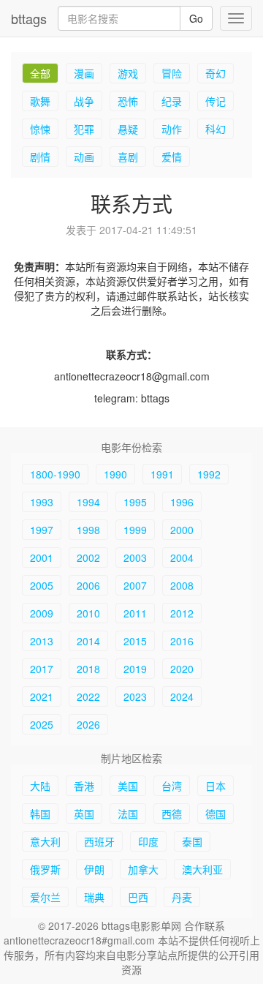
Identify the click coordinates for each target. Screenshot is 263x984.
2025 (41, 724)
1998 (88, 529)
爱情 (171, 156)
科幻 (215, 128)
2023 (135, 696)
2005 (41, 585)
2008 (182, 585)
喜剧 (128, 156)
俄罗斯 (45, 869)
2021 (41, 696)
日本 (215, 785)
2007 (135, 585)
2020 (182, 668)
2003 (135, 557)
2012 (182, 613)
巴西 (138, 897)
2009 (41, 613)
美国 (128, 785)
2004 (182, 557)
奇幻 (215, 73)
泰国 (192, 841)
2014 (88, 641)
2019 (135, 668)
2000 (182, 529)
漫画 (84, 73)
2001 (41, 557)
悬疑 (128, 128)
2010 (88, 613)
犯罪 (84, 128)
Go (196, 18)
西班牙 (99, 841)
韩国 (40, 813)
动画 (84, 156)
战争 (84, 101)
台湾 (171, 785)
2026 (88, 724)
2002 (88, 557)
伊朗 (94, 869)
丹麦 (182, 897)
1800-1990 (55, 474)
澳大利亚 (202, 869)
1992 (209, 474)
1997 (41, 529)
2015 (135, 641)
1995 (135, 502)
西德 (171, 813)
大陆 (40, 785)
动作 (171, 128)
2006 (88, 585)
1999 (135, 529)
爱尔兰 (45, 897)
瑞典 (94, 897)
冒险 (171, 73)
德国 (215, 813)
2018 (88, 668)
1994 (88, 502)
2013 (41, 641)
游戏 (128, 73)
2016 (182, 641)
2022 (88, 696)
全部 (40, 73)
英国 (84, 813)
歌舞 (40, 101)
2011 (135, 613)
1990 (115, 474)
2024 (182, 696)
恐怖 (128, 101)
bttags (29, 18)
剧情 (40, 156)
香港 (84, 785)
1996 (182, 502)
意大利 (45, 841)
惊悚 (40, 128)
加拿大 (143, 869)
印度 (148, 841)
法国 (128, 813)
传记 (215, 101)
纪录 (171, 101)
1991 (162, 474)
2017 (41, 668)
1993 (41, 502)
